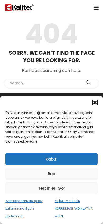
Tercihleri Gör (51, 188)
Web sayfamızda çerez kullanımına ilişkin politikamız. (24, 208)
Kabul (51, 159)
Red (51, 173)
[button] (95, 102)
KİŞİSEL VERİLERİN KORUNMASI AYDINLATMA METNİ (74, 208)
